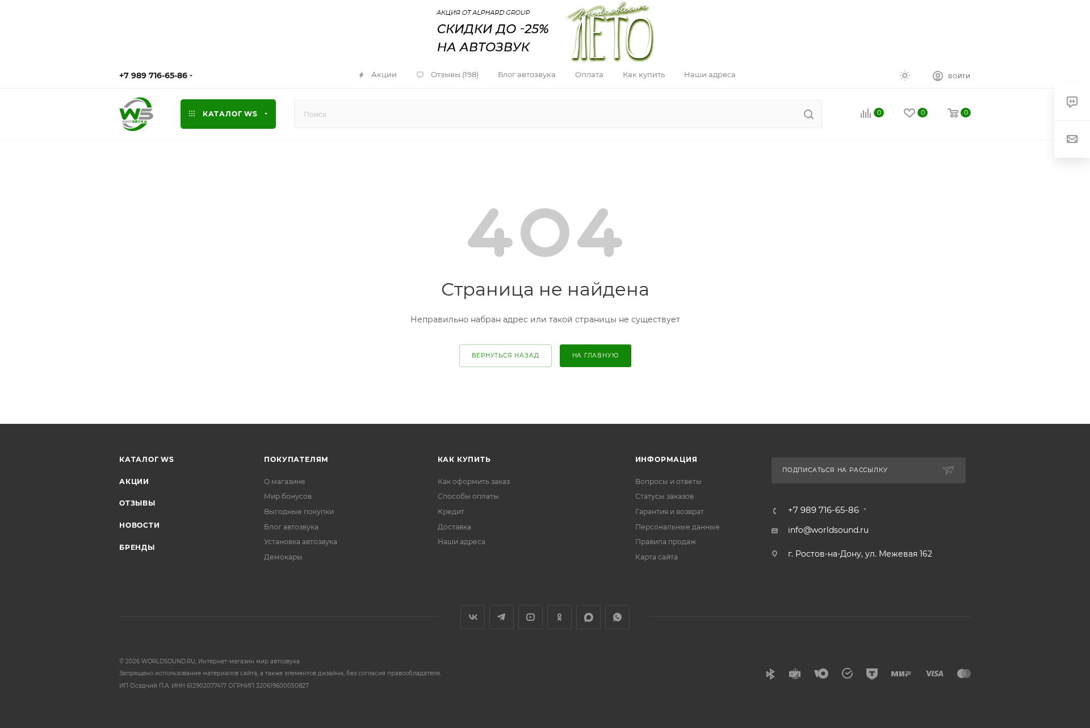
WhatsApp (617, 617)
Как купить (464, 459)
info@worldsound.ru (828, 530)
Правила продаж (665, 541)
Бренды (137, 547)
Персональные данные (677, 527)
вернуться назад (505, 355)
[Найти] (809, 114)
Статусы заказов (664, 496)
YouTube (530, 617)
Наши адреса (461, 541)
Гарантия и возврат (669, 511)
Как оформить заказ (474, 481)
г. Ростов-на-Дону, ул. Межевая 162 (860, 554)
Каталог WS (146, 459)
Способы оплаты (468, 496)
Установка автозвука (300, 541)
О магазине (284, 481)
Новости (139, 525)
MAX (588, 617)
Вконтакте (472, 617)
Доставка (454, 527)
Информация (666, 459)
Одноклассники (559, 617)
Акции (134, 481)
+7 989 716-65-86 (153, 75)
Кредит (451, 511)
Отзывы (137, 503)
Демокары (283, 557)
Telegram (501, 617)
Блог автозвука (291, 527)
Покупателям (296, 459)
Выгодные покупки (299, 511)
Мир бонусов (288, 496)
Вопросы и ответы (668, 481)
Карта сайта (656, 557)
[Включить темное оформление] (905, 75)
